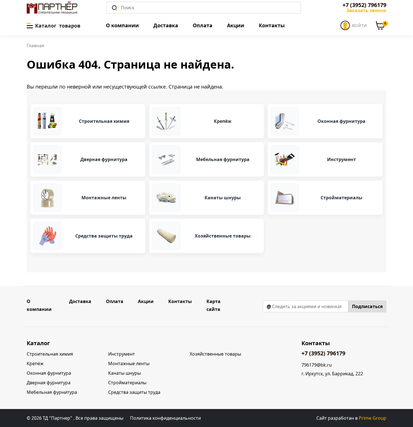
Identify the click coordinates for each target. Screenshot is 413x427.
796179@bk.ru (316, 365)
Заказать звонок (366, 10)
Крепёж (35, 363)
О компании (122, 25)
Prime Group (372, 418)
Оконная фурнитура (49, 373)
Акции (235, 25)
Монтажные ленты (128, 363)
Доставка (165, 25)
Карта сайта (213, 305)
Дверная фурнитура (49, 382)
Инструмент (121, 354)
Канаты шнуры (124, 373)
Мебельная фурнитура (52, 392)
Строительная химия (50, 354)
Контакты (272, 25)
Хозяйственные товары (215, 354)
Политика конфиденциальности (165, 418)
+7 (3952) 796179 (364, 5)
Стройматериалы (127, 382)
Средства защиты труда (134, 392)
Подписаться (367, 306)
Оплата (202, 25)
